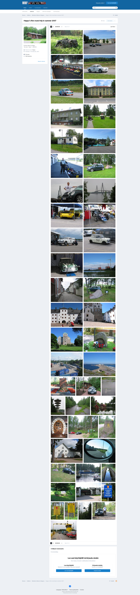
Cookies (82, 589)
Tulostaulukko (56, 11)
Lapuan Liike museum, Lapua (58, 149)
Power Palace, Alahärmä (57, 75)
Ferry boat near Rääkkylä (58, 536)
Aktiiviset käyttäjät (46, 11)
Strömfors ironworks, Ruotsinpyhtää (100, 411)
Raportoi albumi (41, 61)
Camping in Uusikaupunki (91, 298)
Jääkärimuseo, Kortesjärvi (91, 124)
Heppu (33, 49)
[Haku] (116, 8)
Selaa (25, 7)
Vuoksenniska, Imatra (57, 498)
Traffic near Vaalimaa (90, 459)
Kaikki (111, 7)
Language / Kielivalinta (61, 589)
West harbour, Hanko (56, 372)
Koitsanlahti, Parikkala (84, 516)
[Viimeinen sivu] (62, 27)
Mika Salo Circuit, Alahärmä (91, 149)
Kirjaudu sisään (100, 3)
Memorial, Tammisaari (57, 392)
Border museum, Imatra (82, 498)
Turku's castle (55, 323)
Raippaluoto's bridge (57, 199)
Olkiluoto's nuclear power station (92, 273)
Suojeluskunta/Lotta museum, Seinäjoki (94, 100)
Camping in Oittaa (81, 392)
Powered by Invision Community (70, 592)
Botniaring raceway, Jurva (91, 75)
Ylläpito (38, 11)
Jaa (103, 20)
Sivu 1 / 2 (67, 26)
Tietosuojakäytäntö (73, 589)
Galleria (32, 11)
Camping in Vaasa (89, 174)
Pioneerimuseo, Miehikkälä (58, 459)
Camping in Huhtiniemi (57, 478)
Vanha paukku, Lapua (89, 50)
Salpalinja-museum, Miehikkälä (76, 434)
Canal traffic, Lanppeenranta (83, 478)
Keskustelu (24, 11)
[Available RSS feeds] (116, 581)
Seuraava (57, 26)
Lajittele (113, 26)
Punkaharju (96, 516)
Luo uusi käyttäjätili (112, 3)
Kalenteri (45, 7)
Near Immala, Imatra (56, 50)
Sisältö (30, 7)
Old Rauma (54, 298)
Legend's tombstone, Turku (91, 348)
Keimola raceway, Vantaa (108, 392)
